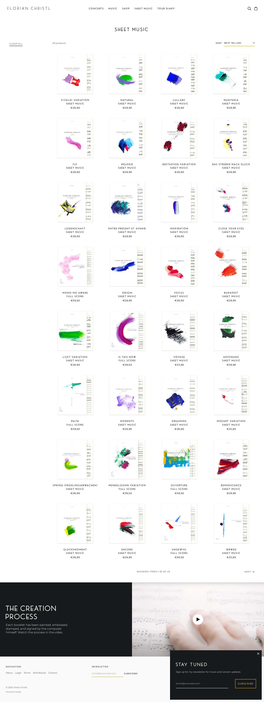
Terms (27, 672)
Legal (18, 672)
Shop (126, 8)
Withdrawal (39, 672)
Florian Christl (20, 687)
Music (113, 8)
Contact (52, 672)
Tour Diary (166, 8)
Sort (219, 43)
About (9, 672)
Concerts (96, 8)
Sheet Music (144, 8)
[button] (249, 8)
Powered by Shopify (13, 692)
